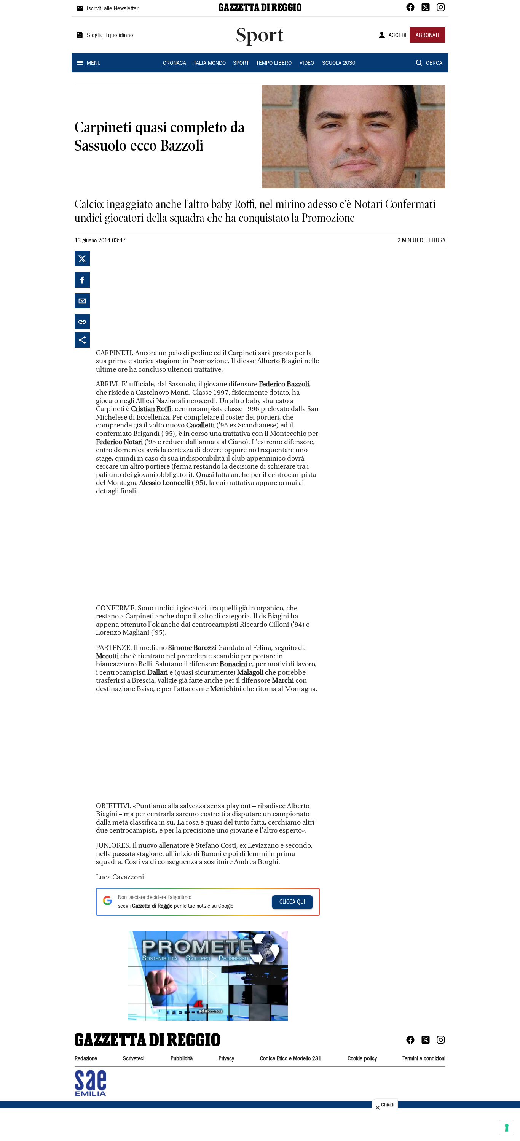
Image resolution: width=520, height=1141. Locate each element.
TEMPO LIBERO (274, 63)
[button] (208, 976)
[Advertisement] (153, 298)
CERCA (434, 63)
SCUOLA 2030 (338, 63)
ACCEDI (398, 35)
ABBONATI (427, 35)
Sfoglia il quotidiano (110, 35)
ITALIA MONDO (209, 63)
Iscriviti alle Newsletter (112, 9)
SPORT (241, 63)
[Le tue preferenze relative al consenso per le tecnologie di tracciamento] (506, 1127)
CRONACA (174, 63)
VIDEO (307, 63)
